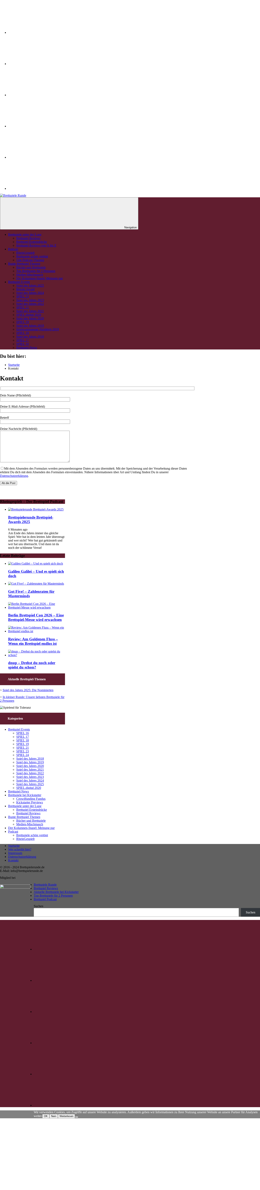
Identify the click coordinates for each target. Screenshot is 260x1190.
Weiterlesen (66, 1116)
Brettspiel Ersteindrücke (31, 242)
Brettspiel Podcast (45, 899)
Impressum (15, 853)
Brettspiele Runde (45, 884)
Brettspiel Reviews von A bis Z (36, 245)
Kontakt (13, 860)
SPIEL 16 (22, 344)
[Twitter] (38, 32)
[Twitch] (38, 95)
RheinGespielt (25, 252)
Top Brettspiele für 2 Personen (35, 271)
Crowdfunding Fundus (31, 798)
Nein (53, 1116)
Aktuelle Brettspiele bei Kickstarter (56, 892)
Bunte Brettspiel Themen (24, 263)
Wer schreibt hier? (19, 849)
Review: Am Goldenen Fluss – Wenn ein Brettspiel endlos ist (33, 641)
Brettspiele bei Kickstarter (24, 795)
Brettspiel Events (19, 282)
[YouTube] (38, 157)
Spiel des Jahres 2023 (30, 300)
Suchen (38, 906)
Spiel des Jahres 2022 (30, 304)
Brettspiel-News (26, 347)
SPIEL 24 (22, 755)
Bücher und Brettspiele (31, 267)
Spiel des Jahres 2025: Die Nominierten (28, 690)
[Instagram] (38, 63)
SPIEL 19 (22, 322)
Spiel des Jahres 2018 (30, 336)
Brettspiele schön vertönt (32, 256)
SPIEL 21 (22, 307)
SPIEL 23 (22, 296)
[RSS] (38, 188)
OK (46, 1116)
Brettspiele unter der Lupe (24, 234)
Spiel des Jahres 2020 (30, 318)
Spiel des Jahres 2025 (30, 285)
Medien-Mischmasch (29, 274)
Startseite (14, 845)
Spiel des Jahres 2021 (30, 311)
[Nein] (76, 1117)
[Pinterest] (38, 126)
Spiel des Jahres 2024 (30, 293)
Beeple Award (25, 289)
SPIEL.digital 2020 (28, 314)
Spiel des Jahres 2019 (30, 325)
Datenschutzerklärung (14, 475)
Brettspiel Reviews (28, 238)
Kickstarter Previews (29, 802)
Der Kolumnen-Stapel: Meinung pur (39, 278)
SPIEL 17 (22, 340)
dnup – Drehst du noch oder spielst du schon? (31, 665)
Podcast (13, 249)
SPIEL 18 (22, 333)
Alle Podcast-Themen (30, 260)
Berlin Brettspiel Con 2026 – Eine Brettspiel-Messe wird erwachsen (36, 617)
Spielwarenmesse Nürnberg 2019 (37, 329)
